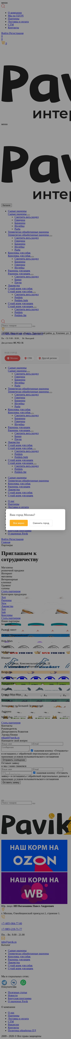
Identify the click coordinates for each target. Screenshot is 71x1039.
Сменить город (41, 523)
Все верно (18, 523)
